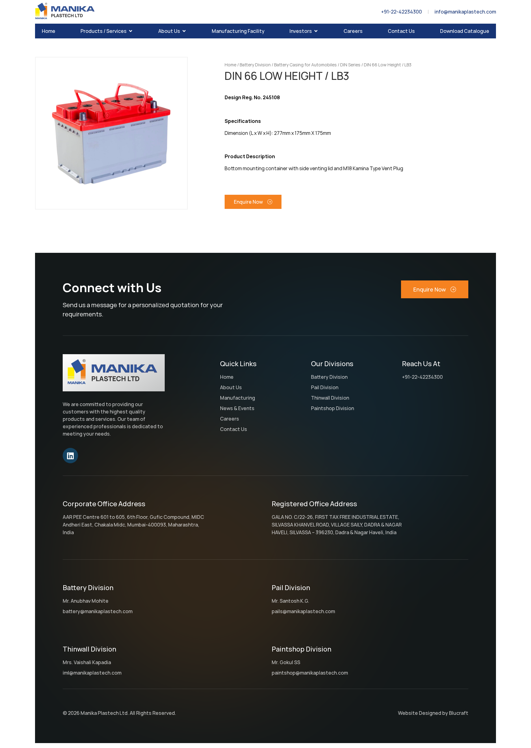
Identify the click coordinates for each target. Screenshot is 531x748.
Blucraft (458, 713)
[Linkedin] (70, 455)
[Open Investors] (315, 31)
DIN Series (350, 65)
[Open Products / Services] (130, 31)
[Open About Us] (184, 31)
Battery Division (255, 65)
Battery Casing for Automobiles (305, 65)
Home (230, 65)
